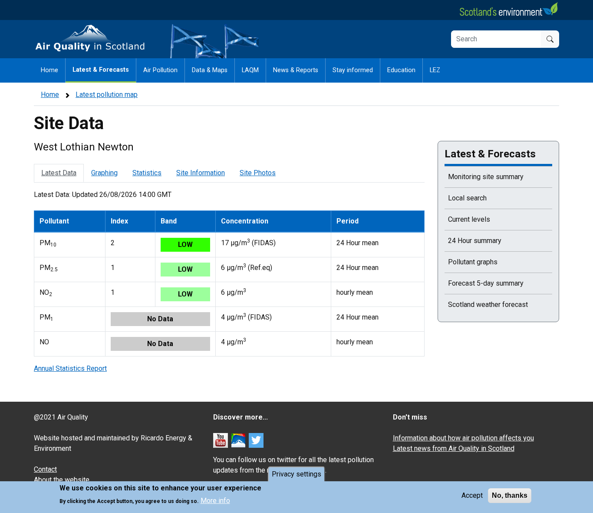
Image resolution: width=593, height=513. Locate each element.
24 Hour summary (474, 241)
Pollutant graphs (472, 262)
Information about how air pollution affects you (463, 438)
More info (215, 500)
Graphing (104, 173)
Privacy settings (296, 474)
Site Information (200, 173)
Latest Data (58, 173)
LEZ (435, 70)
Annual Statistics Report (70, 368)
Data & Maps (209, 70)
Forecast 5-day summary (486, 283)
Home (49, 70)
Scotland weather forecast (488, 304)
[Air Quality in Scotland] (90, 38)
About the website (61, 480)
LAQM (250, 70)
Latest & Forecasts (100, 69)
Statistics (146, 173)
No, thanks (509, 495)
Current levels (469, 219)
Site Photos (258, 173)
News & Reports (295, 70)
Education (401, 70)
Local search (467, 198)
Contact (45, 469)
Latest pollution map (107, 94)
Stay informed (353, 70)
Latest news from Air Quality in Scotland (453, 448)
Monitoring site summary (486, 177)
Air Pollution (160, 70)
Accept (472, 495)
